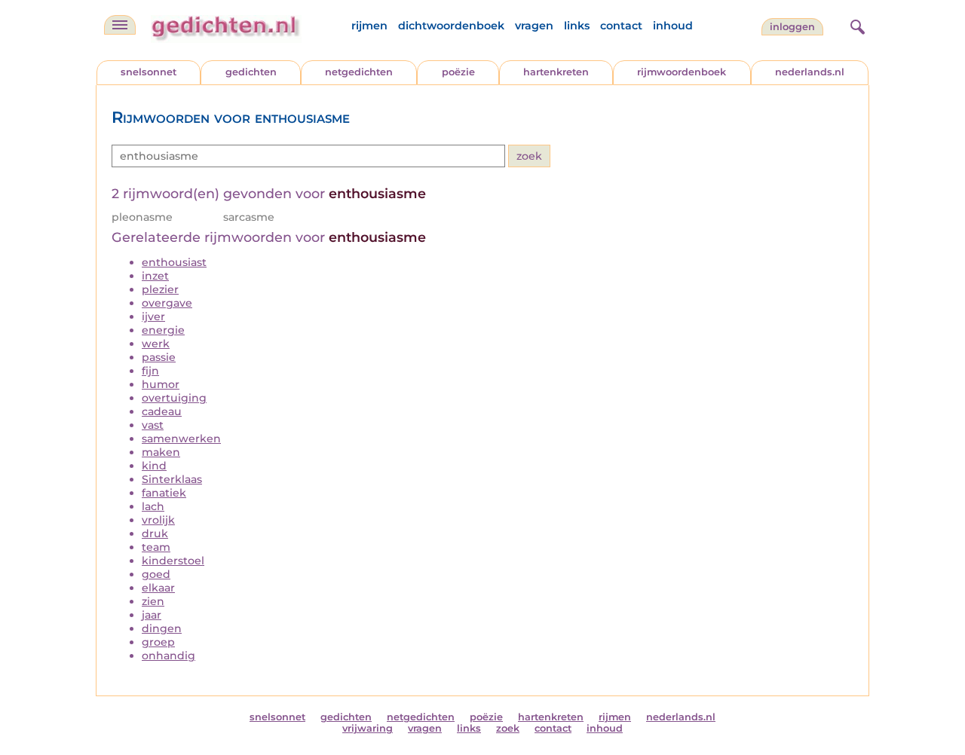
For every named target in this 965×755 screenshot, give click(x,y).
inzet (155, 276)
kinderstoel (173, 560)
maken (161, 452)
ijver (153, 316)
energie (163, 330)
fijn (150, 371)
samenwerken (181, 438)
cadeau (162, 411)
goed (156, 574)
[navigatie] (120, 25)
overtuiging (174, 398)
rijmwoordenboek (681, 72)
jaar (151, 615)
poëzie (458, 72)
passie (159, 357)
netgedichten (359, 72)
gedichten (251, 72)
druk (155, 533)
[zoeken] (855, 24)
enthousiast (174, 262)
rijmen (369, 25)
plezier (160, 289)
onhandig (168, 655)
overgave (167, 303)
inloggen (792, 26)
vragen (534, 25)
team (156, 547)
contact (621, 25)
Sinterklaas (172, 479)
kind (154, 465)
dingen (162, 628)
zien (153, 601)
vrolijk (158, 520)
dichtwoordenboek (451, 25)
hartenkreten (556, 72)
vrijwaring (367, 728)
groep (158, 642)
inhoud (673, 25)
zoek (507, 728)
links (577, 25)
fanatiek (164, 493)
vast (153, 425)
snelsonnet (148, 72)
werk (156, 343)
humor (160, 384)
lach (153, 506)
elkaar (158, 588)
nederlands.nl (809, 72)
